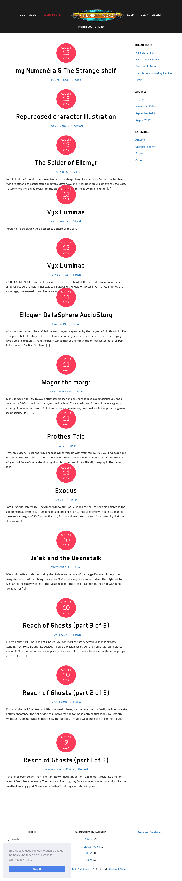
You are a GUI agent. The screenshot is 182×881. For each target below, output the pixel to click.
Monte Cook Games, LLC (82, 869)
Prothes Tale (66, 436)
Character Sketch (145, 146)
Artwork (78, 126)
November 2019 (145, 106)
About (33, 15)
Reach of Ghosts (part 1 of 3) (66, 760)
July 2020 (141, 99)
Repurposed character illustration (66, 116)
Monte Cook (60, 635)
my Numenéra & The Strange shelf (66, 70)
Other (78, 80)
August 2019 (143, 120)
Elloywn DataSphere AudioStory (66, 315)
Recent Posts (51, 15)
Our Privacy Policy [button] (20, 859)
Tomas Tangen (61, 80)
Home (21, 15)
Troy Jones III (60, 567)
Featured (83, 769)
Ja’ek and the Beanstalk (66, 558)
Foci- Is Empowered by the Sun (153, 73)
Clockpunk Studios (118, 869)
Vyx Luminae (66, 212)
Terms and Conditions (150, 832)
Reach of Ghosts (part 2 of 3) (66, 693)
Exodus (66, 490)
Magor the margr (66, 382)
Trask (60, 446)
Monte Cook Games (91, 26)
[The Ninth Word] (97, 15)
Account (158, 15)
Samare (60, 500)
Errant (138, 80)
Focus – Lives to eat (147, 59)
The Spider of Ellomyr (66, 162)
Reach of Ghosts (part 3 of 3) (66, 625)
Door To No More (145, 66)
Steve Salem (60, 172)
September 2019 (145, 113)
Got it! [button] (37, 868)
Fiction (77, 172)
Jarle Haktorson (60, 392)
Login (144, 15)
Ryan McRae (60, 324)
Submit (132, 15)
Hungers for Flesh (145, 52)
